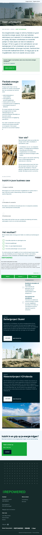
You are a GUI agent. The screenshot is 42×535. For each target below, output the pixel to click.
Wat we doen (5, 29)
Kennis (3, 519)
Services (24, 501)
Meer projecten (17, 338)
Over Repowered (6, 515)
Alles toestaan (34, 276)
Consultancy (25, 499)
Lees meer (7, 338)
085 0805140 (5, 501)
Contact (7, 452)
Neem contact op (9, 68)
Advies (12, 29)
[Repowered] (18, 528)
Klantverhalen (5, 517)
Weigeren (8, 276)
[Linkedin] (8, 524)
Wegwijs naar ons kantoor (8, 509)
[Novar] (27, 528)
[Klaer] (33, 528)
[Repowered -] (5, 2)
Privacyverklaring (35, 532)
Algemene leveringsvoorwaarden (25, 532)
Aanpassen (20, 276)
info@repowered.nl (7, 499)
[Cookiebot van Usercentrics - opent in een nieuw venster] (36, 258)
